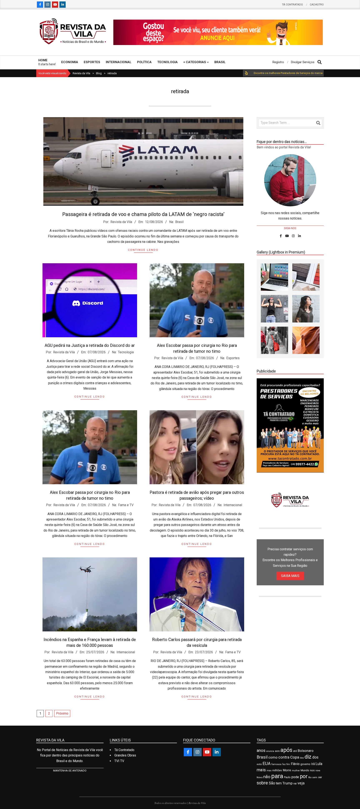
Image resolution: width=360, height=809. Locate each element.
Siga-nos (290, 228)
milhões (277, 770)
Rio (309, 777)
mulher (296, 770)
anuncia (270, 751)
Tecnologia (126, 352)
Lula (319, 764)
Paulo (287, 777)
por (304, 776)
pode (295, 777)
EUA (266, 763)
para (277, 776)
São (272, 783)
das (302, 757)
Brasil (179, 222)
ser (320, 777)
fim (288, 764)
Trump (287, 783)
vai (295, 783)
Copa (294, 757)
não (266, 776)
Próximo (62, 713)
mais (261, 769)
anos (261, 750)
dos (315, 757)
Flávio (295, 764)
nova (317, 770)
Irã (313, 764)
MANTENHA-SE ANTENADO (69, 770)
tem (279, 783)
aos (277, 751)
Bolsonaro (306, 751)
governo (305, 764)
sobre (262, 782)
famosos (276, 764)
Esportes (233, 358)
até (295, 751)
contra (283, 757)
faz (284, 764)
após (286, 750)
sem (314, 777)
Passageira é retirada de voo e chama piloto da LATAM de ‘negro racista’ (143, 214)
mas (269, 770)
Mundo (305, 770)
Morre (287, 770)
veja (301, 783)
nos (312, 770)
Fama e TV (126, 505)
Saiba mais (290, 576)
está (259, 764)
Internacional (233, 505)
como (273, 757)
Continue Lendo (143, 249)
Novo (259, 777)
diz (308, 757)
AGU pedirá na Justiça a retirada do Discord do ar (90, 345)
